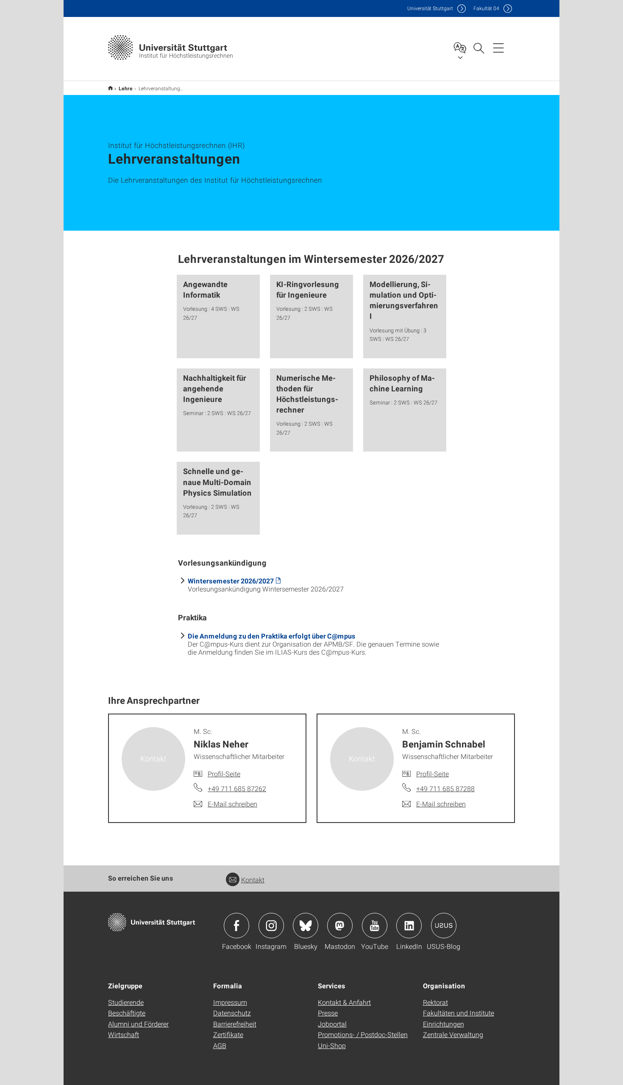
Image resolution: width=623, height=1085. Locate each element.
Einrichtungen (443, 1023)
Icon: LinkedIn (409, 925)
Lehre (126, 88)
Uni (430, 8)
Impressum (230, 1002)
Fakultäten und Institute (458, 1012)
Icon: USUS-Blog (443, 925)
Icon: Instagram (271, 925)
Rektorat (435, 1002)
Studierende (126, 1002)
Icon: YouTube (374, 925)
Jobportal (332, 1023)
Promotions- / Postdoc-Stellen (363, 1034)
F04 (486, 8)
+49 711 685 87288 (445, 788)
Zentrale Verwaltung (453, 1034)
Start (110, 88)
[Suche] (478, 47)
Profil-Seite (224, 773)
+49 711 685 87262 (237, 788)
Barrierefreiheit (234, 1023)
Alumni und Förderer (138, 1023)
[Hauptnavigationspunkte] (498, 47)
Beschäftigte (126, 1012)
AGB (219, 1045)
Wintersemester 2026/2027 (231, 580)
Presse (328, 1012)
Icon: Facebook (236, 925)
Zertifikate (228, 1034)
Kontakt (252, 879)
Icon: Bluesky (305, 925)
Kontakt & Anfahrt (344, 1002)
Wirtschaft (123, 1034)
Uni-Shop (332, 1045)
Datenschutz (232, 1012)
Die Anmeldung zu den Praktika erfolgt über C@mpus (272, 635)
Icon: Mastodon (340, 925)
